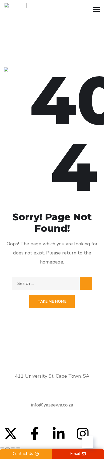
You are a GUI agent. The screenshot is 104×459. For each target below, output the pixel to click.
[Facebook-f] (34, 433)
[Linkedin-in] (58, 433)
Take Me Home (52, 301)
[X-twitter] (10, 433)
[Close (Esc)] (18, 448)
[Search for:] (52, 283)
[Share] (13, 448)
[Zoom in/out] (2, 448)
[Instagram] (82, 433)
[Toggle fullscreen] (7, 448)
